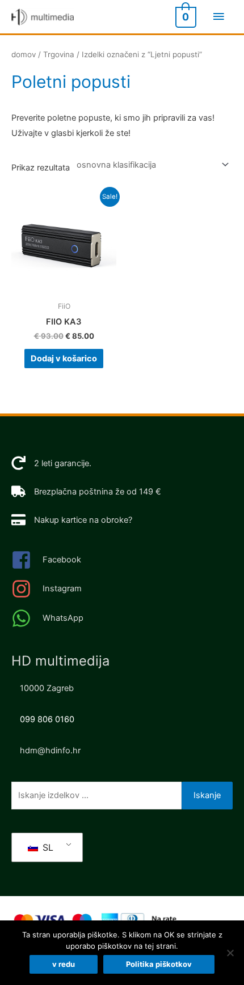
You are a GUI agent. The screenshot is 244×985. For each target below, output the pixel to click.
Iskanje (207, 795)
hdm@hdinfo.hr (50, 750)
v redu (63, 964)
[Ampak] (229, 952)
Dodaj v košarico (64, 358)
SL (46, 847)
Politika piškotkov (159, 964)
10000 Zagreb (47, 688)
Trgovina (58, 54)
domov (23, 54)
